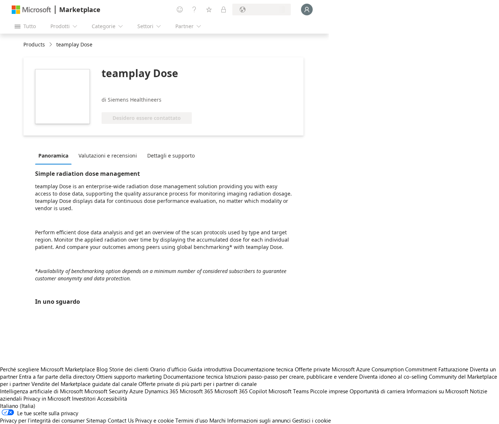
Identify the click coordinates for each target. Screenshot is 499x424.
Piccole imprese (329, 391)
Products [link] (34, 44)
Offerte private (312, 369)
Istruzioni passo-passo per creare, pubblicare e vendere (291, 376)
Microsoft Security (106, 391)
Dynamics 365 (161, 391)
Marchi (217, 420)
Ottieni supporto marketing (129, 376)
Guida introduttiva (210, 369)
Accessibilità (112, 398)
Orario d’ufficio (168, 369)
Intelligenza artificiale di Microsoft (41, 391)
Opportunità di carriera (377, 391)
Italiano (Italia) (17, 405)
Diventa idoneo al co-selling (393, 376)
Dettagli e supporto (171, 155)
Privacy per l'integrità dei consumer (42, 420)
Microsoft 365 (196, 391)
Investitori (84, 398)
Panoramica (53, 155)
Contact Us (121, 420)
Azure (136, 391)
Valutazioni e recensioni (108, 155)
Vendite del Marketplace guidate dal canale (84, 383)
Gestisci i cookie (311, 420)
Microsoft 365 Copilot (240, 391)
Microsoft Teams (288, 391)
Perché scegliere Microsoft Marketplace (47, 369)
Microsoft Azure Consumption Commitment (385, 369)
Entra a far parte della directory (57, 376)
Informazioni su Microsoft (437, 391)
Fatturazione (453, 369)
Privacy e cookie (154, 420)
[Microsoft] (31, 9)
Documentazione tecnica (263, 369)
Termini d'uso (191, 420)
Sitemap (96, 420)
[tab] (55, 155)
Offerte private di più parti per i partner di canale (197, 383)
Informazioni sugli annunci (259, 420)
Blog (102, 369)
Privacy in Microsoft (47, 398)
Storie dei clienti (129, 369)
